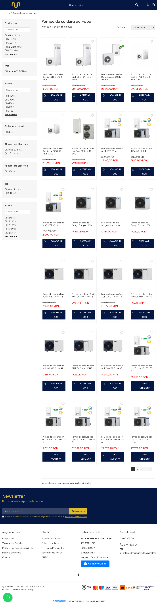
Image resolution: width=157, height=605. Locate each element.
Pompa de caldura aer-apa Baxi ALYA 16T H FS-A (142, 368)
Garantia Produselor (53, 548)
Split (9, 193)
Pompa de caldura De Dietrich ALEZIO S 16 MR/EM (111, 77)
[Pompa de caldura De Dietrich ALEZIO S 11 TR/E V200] (142, 54)
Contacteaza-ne (97, 563)
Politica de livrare (11, 552)
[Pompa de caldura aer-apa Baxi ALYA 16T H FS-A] (142, 346)
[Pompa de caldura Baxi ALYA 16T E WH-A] (53, 202)
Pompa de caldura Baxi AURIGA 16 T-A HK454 (53, 295)
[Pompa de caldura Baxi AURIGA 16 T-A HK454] (53, 274)
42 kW (10, 229)
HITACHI (11, 50)
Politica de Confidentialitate (76, 517)
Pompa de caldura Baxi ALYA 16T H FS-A (142, 149)
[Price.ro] (87, 601)
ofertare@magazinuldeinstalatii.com (137, 552)
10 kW (10, 110)
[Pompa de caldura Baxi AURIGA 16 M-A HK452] (83, 274)
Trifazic (11, 153)
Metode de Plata (51, 538)
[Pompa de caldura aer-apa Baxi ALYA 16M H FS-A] (53, 417)
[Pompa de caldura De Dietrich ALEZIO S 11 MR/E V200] (53, 128)
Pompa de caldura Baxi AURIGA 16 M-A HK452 (83, 295)
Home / (8, 13)
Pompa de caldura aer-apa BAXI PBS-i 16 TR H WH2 (83, 151)
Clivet (10, 43)
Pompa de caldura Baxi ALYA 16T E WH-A (53, 224)
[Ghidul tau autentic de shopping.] (59, 601)
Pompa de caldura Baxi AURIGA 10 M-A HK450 (142, 295)
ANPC (45, 557)
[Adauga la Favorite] (63, 41)
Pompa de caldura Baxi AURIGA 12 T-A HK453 (112, 295)
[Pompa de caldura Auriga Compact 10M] (83, 202)
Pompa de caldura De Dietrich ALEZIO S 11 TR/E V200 (141, 77)
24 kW (10, 221)
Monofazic (12, 149)
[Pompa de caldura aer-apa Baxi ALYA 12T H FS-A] (83, 417)
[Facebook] (78, 575)
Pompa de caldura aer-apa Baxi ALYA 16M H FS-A (53, 439)
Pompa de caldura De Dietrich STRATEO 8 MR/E (52, 77)
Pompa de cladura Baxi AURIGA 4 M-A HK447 (112, 367)
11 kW (9, 217)
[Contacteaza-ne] (148, 5)
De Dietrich (13, 46)
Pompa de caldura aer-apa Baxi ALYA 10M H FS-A (142, 439)
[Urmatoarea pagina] (150, 469)
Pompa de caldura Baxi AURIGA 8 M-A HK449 (53, 367)
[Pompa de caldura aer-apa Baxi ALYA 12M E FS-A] (112, 417)
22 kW (10, 232)
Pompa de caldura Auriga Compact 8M (111, 224)
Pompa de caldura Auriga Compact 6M (140, 224)
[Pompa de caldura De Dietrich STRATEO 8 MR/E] (53, 54)
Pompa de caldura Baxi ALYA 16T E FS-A (112, 149)
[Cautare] (137, 5)
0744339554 (130, 544)
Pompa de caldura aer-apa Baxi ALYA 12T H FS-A (83, 439)
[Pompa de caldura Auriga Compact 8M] (112, 202)
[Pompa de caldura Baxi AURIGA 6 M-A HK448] (83, 346)
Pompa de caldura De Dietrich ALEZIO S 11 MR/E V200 (52, 151)
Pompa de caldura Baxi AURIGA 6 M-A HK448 (83, 367)
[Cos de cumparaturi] (153, 5)
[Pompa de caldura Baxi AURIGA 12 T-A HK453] (112, 274)
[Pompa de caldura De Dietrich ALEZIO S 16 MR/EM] (112, 54)
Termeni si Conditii (12, 543)
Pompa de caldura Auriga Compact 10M (82, 224)
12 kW (10, 99)
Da (8, 131)
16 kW (10, 96)
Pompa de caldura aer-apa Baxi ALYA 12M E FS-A (112, 439)
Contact (6, 557)
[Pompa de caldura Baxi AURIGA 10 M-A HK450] (142, 274)
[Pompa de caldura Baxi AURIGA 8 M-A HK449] (53, 346)
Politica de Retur (51, 543)
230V (10, 171)
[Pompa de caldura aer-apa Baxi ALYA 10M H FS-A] (142, 417)
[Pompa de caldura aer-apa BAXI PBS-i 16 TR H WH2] (83, 128)
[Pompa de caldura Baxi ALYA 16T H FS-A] (142, 128)
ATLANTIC (12, 35)
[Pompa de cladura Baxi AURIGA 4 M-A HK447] (112, 346)
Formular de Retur (52, 552)
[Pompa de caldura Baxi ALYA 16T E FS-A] (112, 128)
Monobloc (12, 189)
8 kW (9, 107)
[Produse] (4, 5)
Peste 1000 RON (15, 71)
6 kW (9, 103)
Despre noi (8, 538)
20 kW (10, 225)
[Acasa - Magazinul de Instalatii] (16, 5)
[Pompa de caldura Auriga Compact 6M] (142, 202)
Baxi (9, 39)
